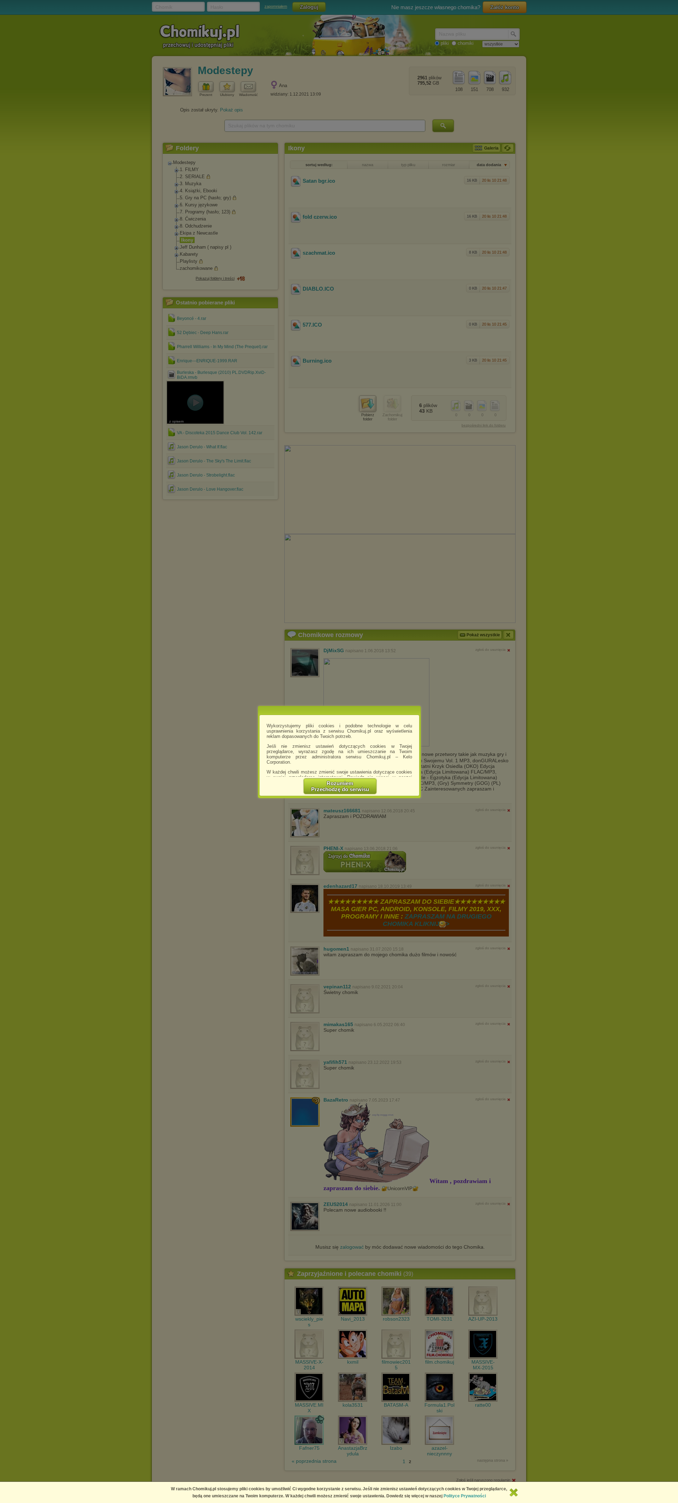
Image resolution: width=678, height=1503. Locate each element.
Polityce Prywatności (465, 1495)
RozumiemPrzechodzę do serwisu (340, 786)
